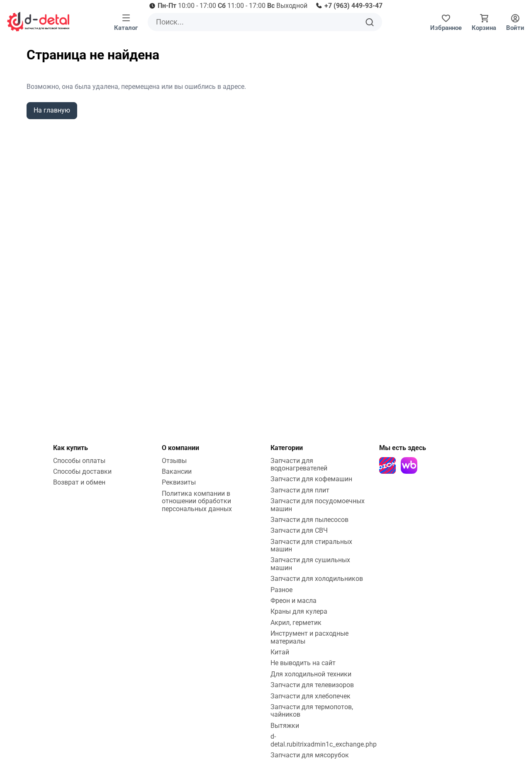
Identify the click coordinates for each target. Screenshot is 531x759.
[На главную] (38, 22)
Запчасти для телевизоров (312, 685)
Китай (279, 652)
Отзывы (174, 461)
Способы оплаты (79, 461)
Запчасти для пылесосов (309, 520)
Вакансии (177, 471)
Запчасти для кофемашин (311, 479)
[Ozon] (387, 465)
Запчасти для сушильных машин (310, 563)
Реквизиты (179, 482)
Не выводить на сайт (303, 663)
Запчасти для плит (299, 490)
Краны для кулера (298, 611)
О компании (180, 448)
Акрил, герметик (296, 623)
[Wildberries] (409, 465)
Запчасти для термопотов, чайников (311, 710)
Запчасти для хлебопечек (310, 696)
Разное (281, 590)
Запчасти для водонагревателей (298, 464)
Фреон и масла (293, 601)
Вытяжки (284, 726)
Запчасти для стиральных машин (311, 545)
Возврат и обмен (79, 482)
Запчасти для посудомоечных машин (317, 504)
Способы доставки (82, 471)
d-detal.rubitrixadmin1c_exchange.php (323, 740)
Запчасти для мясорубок (309, 755)
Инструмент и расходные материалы (309, 637)
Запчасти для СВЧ (299, 530)
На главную (52, 110)
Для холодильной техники (310, 674)
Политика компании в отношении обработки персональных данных (197, 501)
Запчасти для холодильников (316, 579)
